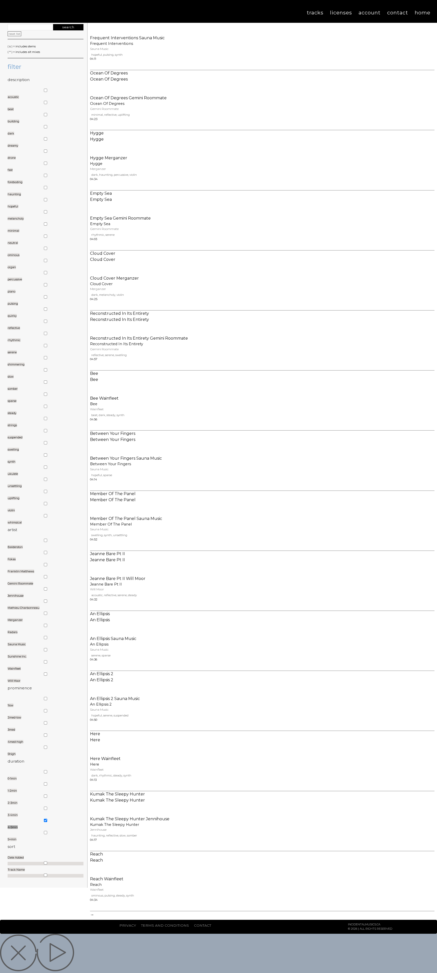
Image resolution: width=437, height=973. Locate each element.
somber (132, 835)
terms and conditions (165, 925)
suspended (121, 715)
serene (110, 235)
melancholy (107, 295)
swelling (121, 355)
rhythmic (97, 235)
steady (110, 415)
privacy (127, 925)
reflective (110, 114)
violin (133, 175)
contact (202, 925)
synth (119, 54)
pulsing (108, 54)
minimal (97, 114)
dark (94, 175)
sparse (107, 475)
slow (123, 835)
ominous (97, 895)
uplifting (124, 114)
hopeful (96, 54)
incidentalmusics (53, 11)
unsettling (120, 535)
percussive (121, 175)
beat (94, 415)
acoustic (97, 595)
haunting (106, 175)
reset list (14, 33)
